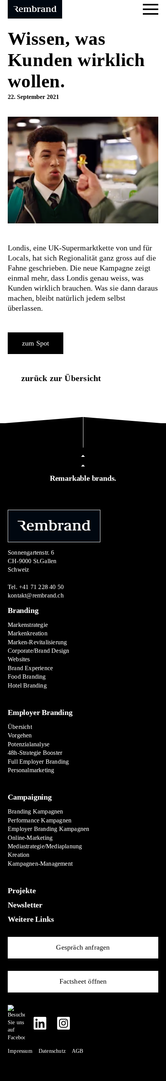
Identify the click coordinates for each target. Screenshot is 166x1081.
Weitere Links (31, 919)
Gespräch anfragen (83, 947)
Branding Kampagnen (35, 811)
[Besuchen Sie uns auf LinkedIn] (40, 1023)
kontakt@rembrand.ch (36, 595)
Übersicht (20, 727)
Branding (23, 610)
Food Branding (27, 676)
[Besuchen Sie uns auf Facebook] (16, 1023)
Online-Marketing (30, 837)
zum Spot (35, 343)
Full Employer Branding (38, 761)
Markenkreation (27, 633)
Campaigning (30, 797)
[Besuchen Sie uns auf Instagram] (63, 1023)
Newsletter (25, 905)
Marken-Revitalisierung (37, 642)
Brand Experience (30, 668)
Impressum (20, 1051)
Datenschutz (52, 1051)
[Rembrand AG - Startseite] (54, 525)
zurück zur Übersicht (61, 378)
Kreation (19, 854)
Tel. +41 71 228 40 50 (36, 587)
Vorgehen (20, 735)
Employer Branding (40, 712)
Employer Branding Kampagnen (48, 829)
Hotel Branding (27, 685)
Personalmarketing (31, 770)
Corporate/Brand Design (38, 650)
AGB (77, 1051)
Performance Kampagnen (39, 820)
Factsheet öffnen (83, 981)
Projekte (22, 890)
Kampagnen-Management (40, 863)
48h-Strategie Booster (35, 752)
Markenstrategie (28, 624)
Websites (19, 659)
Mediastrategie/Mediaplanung (45, 846)
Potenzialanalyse (28, 744)
